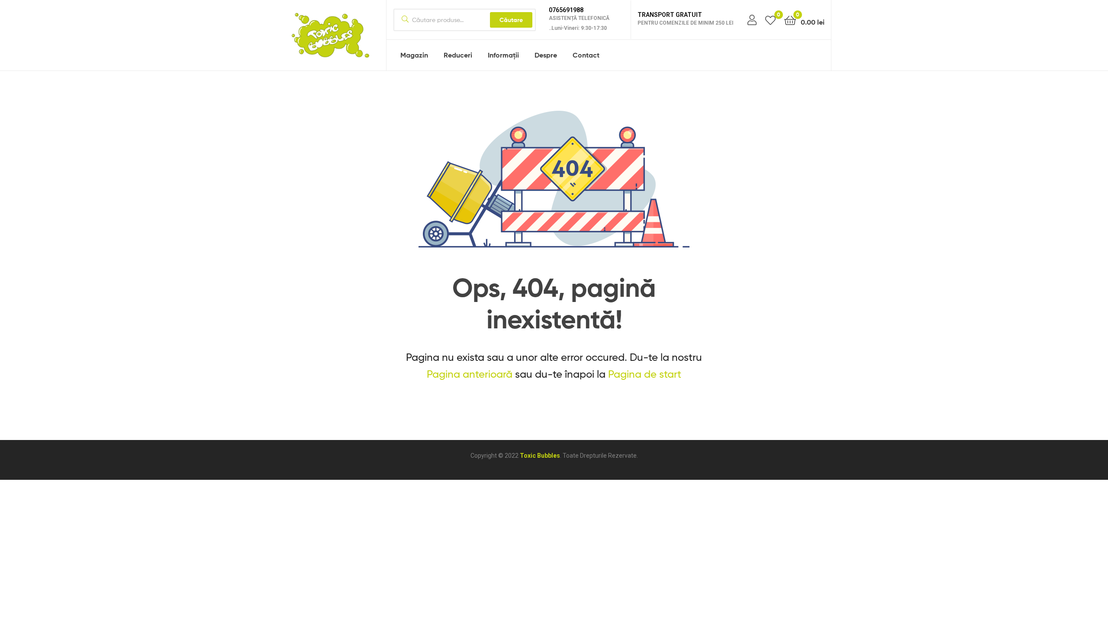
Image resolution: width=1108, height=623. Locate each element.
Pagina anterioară (469, 374)
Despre (546, 55)
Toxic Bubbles (540, 455)
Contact (586, 55)
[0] (770, 19)
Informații (503, 55)
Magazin (414, 55)
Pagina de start (644, 374)
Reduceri (458, 55)
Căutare (511, 20)
